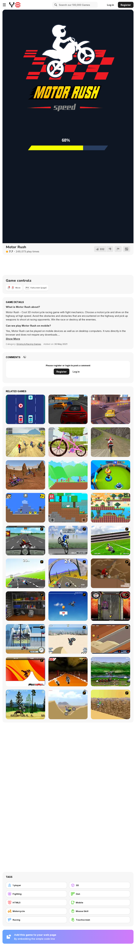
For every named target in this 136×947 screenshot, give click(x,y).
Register (126, 4)
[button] (13, 339)
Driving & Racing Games (29, 344)
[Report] (118, 249)
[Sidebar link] (4, 4)
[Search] (55, 5)
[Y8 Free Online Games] (14, 4)
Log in (110, 4)
